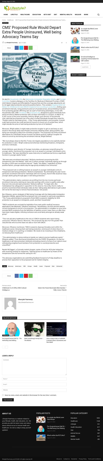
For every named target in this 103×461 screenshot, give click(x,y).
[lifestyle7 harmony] (3, 43)
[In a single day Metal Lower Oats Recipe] (75, 31)
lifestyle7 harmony (12, 42)
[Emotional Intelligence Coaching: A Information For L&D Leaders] (75, 59)
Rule (53, 266)
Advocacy (10, 266)
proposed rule (35, 113)
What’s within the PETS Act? (90, 47)
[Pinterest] (26, 48)
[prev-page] (3, 347)
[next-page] (6, 347)
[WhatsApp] (31, 48)
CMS (24, 266)
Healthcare (10, 20)
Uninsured (59, 266)
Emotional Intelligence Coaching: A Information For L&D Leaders (90, 59)
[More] (35, 48)
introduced (23, 113)
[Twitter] (21, 48)
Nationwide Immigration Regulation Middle (41, 99)
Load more (85, 67)
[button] (98, 14)
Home (4, 20)
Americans (18, 266)
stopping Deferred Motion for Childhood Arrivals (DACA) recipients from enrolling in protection (33, 106)
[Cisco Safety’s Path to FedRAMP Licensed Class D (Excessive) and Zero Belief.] (56, 329)
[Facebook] (17, 48)
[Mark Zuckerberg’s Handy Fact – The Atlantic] (34, 329)
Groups (30, 266)
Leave (41, 266)
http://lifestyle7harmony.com (26, 302)
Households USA (16, 99)
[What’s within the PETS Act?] (75, 50)
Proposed (47, 266)
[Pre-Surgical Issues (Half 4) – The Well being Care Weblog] (12, 329)
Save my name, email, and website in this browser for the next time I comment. (31, 395)
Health (35, 266)
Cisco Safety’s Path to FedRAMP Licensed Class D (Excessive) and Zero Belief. (56, 340)
